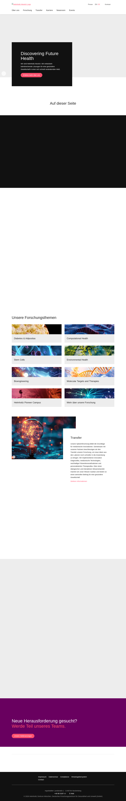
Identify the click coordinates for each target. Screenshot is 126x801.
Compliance (64, 777)
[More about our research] (89, 393)
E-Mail (71, 793)
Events (72, 10)
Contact (41, 780)
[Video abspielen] (3, 73)
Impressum (42, 777)
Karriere (49, 10)
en (96, 4)
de (99, 4)
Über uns (15, 10)
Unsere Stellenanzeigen (23, 736)
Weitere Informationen (79, 481)
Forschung (27, 10)
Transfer (39, 10)
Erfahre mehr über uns (31, 75)
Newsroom (61, 10)
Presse (90, 4)
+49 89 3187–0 (60, 793)
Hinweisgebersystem (79, 777)
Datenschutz (53, 777)
